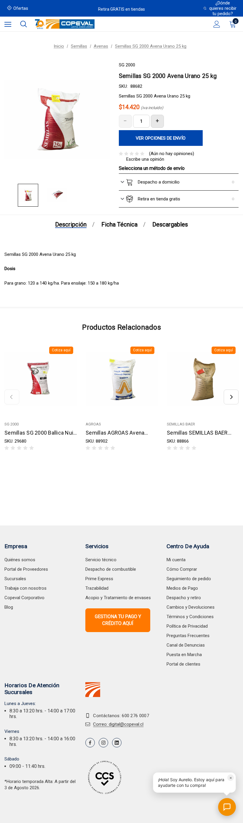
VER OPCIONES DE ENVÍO (161, 138)
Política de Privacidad (187, 626)
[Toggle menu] (7, 24)
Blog (8, 607)
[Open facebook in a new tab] (90, 742)
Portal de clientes (183, 664)
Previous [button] (11, 397)
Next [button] (231, 397)
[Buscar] (23, 24)
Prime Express (99, 578)
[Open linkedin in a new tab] (117, 742)
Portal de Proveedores (26, 569)
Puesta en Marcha (184, 654)
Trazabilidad (96, 588)
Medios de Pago (182, 588)
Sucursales (15, 578)
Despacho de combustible (110, 569)
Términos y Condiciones (190, 616)
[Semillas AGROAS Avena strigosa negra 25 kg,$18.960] (122, 379)
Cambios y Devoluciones (191, 607)
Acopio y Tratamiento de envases (118, 597)
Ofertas (20, 8)
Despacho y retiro (184, 597)
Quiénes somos (19, 559)
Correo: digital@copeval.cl (118, 724)
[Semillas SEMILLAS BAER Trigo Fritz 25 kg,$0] (203, 379)
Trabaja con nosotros (25, 588)
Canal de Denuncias (186, 645)
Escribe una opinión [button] (145, 159)
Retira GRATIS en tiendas (121, 9)
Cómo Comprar (182, 569)
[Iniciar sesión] (216, 24)
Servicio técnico (100, 559)
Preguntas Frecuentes (188, 635)
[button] (194, 782)
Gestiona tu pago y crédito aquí (118, 620)
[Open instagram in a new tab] (103, 742)
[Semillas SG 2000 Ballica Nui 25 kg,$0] (40, 379)
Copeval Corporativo (24, 597)
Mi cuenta (176, 559)
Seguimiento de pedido (189, 578)
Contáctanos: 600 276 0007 (121, 715)
